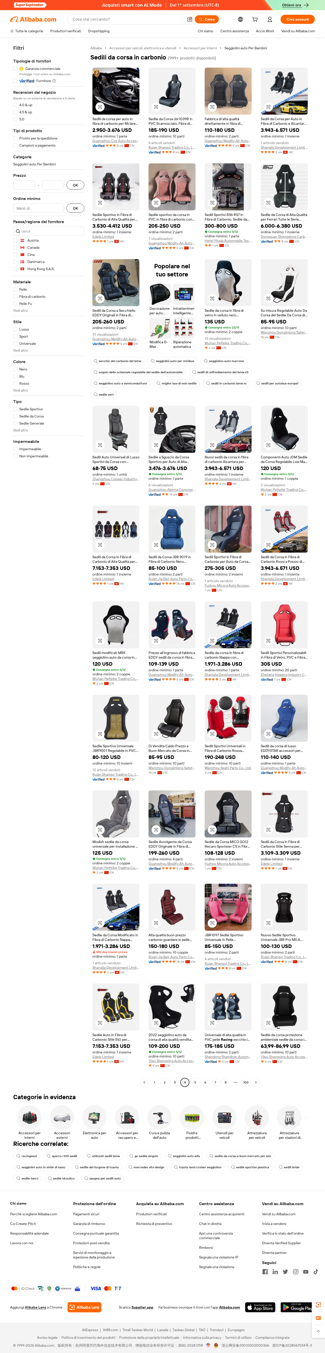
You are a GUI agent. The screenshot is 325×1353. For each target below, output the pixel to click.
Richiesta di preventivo (154, 1224)
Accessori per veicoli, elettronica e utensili (142, 48)
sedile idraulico (64, 1178)
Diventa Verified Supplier (281, 1243)
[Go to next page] (256, 1082)
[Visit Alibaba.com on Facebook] (265, 1272)
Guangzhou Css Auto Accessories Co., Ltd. (115, 141)
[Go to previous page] (144, 1082)
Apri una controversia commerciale (216, 1235)
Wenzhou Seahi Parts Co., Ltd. (228, 768)
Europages (236, 1330)
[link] (318, 1304)
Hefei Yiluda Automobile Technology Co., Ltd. (228, 241)
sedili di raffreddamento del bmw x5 (222, 372)
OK (75, 185)
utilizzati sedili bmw (106, 1156)
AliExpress (90, 1330)
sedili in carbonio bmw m (229, 383)
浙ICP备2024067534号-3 (292, 1345)
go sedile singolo (146, 1156)
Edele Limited (103, 237)
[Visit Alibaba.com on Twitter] (285, 1272)
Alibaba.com (229, 1307)
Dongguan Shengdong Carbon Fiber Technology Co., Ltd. (284, 237)
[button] (190, 19)
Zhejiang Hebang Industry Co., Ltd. (284, 675)
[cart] (256, 20)
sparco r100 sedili (64, 1156)
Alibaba (96, 48)
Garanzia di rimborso (89, 1224)
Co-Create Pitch (23, 1224)
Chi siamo (18, 1203)
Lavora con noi (21, 1243)
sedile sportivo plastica (252, 1167)
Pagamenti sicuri (86, 1214)
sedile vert (106, 394)
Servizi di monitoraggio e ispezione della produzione (94, 1255)
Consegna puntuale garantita (96, 1233)
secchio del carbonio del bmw (120, 361)
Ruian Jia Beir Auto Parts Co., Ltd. (172, 579)
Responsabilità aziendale (29, 1233)
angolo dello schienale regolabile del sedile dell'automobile (141, 372)
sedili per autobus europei (279, 383)
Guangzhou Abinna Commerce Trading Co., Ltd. (172, 490)
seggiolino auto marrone (226, 361)
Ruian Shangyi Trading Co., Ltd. (172, 147)
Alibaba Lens (35, 1307)
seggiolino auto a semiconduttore (123, 383)
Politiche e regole (87, 1267)
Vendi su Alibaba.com (279, 1214)
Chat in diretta (210, 1224)
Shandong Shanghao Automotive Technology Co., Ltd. (228, 1057)
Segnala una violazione (216, 1267)
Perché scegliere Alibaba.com (33, 1214)
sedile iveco (30, 1178)
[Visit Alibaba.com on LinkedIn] (275, 1272)
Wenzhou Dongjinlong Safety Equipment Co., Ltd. (284, 332)
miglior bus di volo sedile (179, 383)
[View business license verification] (208, 1345)
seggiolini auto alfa (186, 1156)
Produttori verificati (151, 1214)
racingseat (29, 1156)
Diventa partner (274, 1253)
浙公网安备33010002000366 (245, 1345)
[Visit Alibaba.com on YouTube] (306, 1272)
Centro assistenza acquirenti (221, 1214)
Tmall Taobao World (137, 1330)
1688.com (110, 1330)
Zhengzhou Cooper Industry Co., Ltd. (115, 479)
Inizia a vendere (274, 1224)
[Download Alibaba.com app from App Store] (260, 1307)
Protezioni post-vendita (91, 1243)
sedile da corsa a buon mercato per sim (243, 1156)
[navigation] (48, 566)
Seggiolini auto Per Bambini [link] (245, 48)
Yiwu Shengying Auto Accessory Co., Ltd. (172, 1061)
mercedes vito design (149, 1167)
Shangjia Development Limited (284, 147)
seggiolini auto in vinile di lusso (43, 1167)
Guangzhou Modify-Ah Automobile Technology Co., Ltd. (228, 141)
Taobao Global (183, 1330)
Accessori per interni (200, 48)
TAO (202, 1330)
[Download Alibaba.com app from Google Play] (298, 1307)
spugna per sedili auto (105, 1178)
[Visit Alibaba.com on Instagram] (295, 1272)
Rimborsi (206, 1248)
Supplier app (142, 1307)
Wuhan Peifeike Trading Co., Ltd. (228, 343)
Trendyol (216, 1330)
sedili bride (291, 1167)
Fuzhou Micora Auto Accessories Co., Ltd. (228, 585)
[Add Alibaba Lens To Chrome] (84, 1307)
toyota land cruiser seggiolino (200, 1167)
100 (246, 1082)
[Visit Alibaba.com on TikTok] (316, 1272)
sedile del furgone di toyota (99, 1167)
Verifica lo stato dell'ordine (283, 1233)
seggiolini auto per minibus (175, 361)
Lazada (162, 1330)
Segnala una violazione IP (218, 1257)
